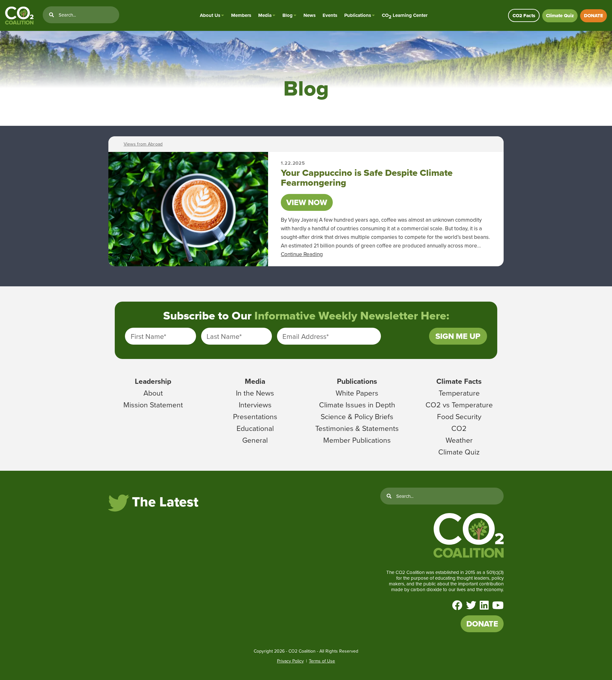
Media (265, 15)
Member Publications (357, 440)
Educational (255, 428)
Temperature (459, 393)
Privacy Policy (290, 661)
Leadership (153, 381)
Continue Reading (302, 254)
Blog (287, 15)
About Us (210, 15)
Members (241, 15)
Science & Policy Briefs (357, 416)
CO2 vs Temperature (459, 404)
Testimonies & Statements (357, 428)
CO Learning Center (404, 15)
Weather (459, 440)
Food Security (459, 416)
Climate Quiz (560, 15)
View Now (306, 202)
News (309, 15)
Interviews (255, 404)
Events (330, 15)
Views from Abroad (143, 144)
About (153, 393)
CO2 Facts (524, 15)
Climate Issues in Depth (357, 404)
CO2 (459, 428)
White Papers (357, 393)
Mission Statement (153, 404)
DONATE (593, 15)
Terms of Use (322, 661)
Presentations (255, 416)
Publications (357, 15)
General (255, 440)
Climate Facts (459, 381)
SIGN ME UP (457, 336)
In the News (255, 393)
